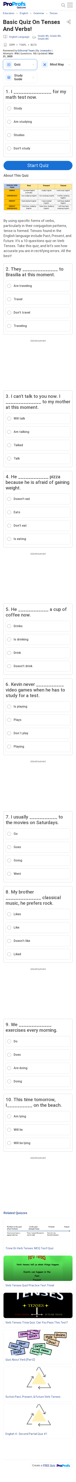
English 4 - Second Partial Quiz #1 (26, 1433)
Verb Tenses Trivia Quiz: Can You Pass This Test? (36, 1322)
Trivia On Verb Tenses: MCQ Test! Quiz (29, 1248)
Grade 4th (43, 35)
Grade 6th (43, 38)
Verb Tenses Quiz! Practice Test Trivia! (29, 1285)
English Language (19, 36)
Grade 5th (55, 35)
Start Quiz (38, 165)
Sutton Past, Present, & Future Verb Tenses (32, 1396)
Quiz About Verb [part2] (20, 1359)
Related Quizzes (15, 1213)
